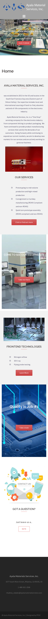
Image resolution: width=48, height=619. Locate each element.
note (24, 529)
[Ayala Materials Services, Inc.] (24, 7)
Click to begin (24, 43)
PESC (38, 615)
